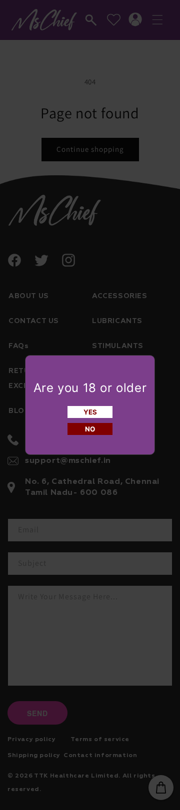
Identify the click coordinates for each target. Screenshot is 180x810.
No (90, 429)
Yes (90, 412)
